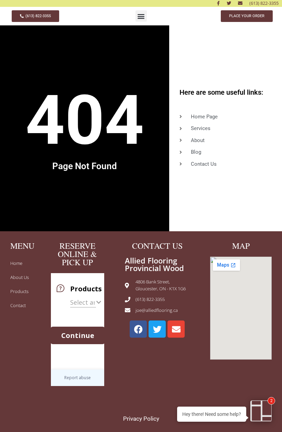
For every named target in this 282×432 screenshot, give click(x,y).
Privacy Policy (141, 418)
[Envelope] (176, 329)
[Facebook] (138, 329)
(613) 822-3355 (264, 3)
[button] (141, 16)
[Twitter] (157, 329)
